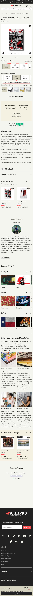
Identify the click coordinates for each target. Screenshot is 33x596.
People (7, 13)
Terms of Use (4, 561)
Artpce (3, 452)
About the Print (7, 169)
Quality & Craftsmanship (8, 553)
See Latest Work (5, 257)
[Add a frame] (5, 53)
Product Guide (28, 61)
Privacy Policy (5, 556)
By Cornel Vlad (5, 22)
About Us (3, 550)
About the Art (6, 131)
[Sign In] (26, 5)
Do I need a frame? (27, 85)
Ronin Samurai (21, 202)
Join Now (27, 527)
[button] (6, 66)
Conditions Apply (16, 116)
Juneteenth (4, 451)
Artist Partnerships (6, 558)
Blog (2, 564)
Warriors (13, 13)
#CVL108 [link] (26, 13)
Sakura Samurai (5, 202)
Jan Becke (19, 452)
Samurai (19, 13)
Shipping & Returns (8, 174)
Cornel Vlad (4, 203)
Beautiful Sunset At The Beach (23, 451)
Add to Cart (16, 594)
